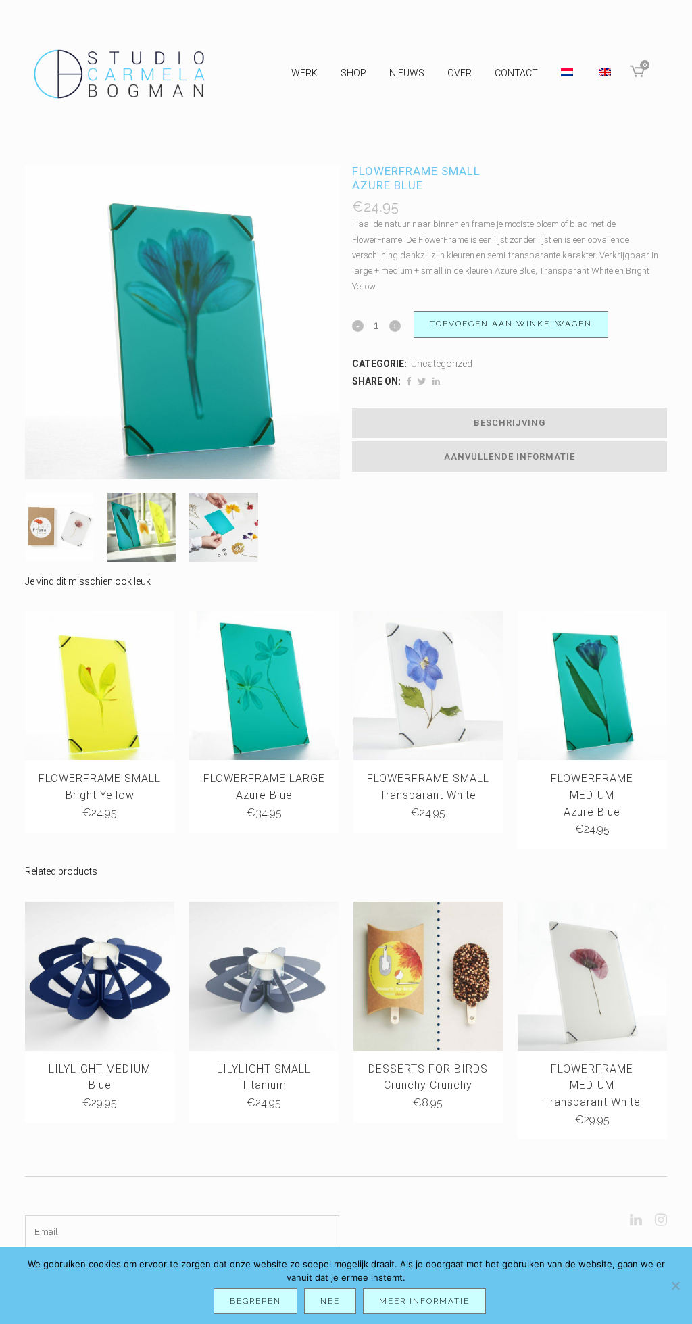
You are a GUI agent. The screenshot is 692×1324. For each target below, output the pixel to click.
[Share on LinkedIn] (436, 381)
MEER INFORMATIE (424, 1301)
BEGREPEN (255, 1301)
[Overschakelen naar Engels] (606, 73)
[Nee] (675, 1285)
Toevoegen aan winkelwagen (511, 323)
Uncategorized (441, 363)
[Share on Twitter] (422, 381)
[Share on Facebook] (408, 381)
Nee (330, 1301)
